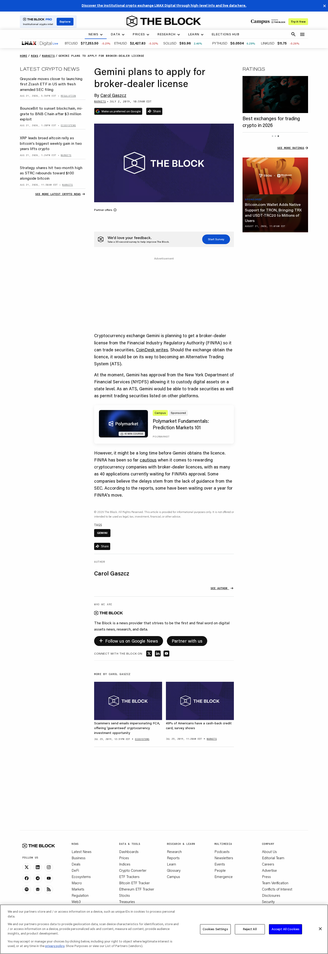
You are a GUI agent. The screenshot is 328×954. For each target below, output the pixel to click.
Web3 (76, 901)
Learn (171, 864)
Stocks (124, 895)
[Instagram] (48, 867)
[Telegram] (37, 878)
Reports (173, 858)
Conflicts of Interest (277, 889)
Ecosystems (81, 876)
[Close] (320, 928)
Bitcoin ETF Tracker (134, 883)
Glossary (174, 870)
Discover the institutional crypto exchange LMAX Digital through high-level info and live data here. (164, 5)
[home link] (164, 21)
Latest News (81, 851)
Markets (78, 889)
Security (268, 901)
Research (174, 851)
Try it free (298, 21)
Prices (124, 858)
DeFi (75, 870)
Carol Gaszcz (113, 95)
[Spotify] (26, 889)
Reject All (250, 929)
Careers (268, 864)
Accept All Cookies (285, 929)
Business (78, 858)
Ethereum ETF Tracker (136, 889)
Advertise (269, 870)
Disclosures (271, 895)
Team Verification (275, 883)
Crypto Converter (132, 870)
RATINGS (254, 69)
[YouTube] (48, 878)
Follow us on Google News (128, 640)
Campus (173, 876)
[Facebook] (26, 878)
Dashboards (129, 851)
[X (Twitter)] (26, 867)
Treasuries (127, 901)
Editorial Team (273, 858)
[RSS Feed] (48, 889)
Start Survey (216, 239)
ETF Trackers (129, 876)
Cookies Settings (215, 929)
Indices (124, 864)
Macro (77, 883)
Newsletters (223, 858)
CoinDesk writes (152, 350)
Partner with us (187, 641)
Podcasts (222, 851)
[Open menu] (302, 34)
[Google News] (37, 889)
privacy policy (54, 946)
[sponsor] (275, 176)
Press (266, 876)
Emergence (223, 876)
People (220, 870)
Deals (76, 864)
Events (219, 864)
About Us (269, 851)
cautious (148, 460)
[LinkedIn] (37, 867)
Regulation (80, 895)
